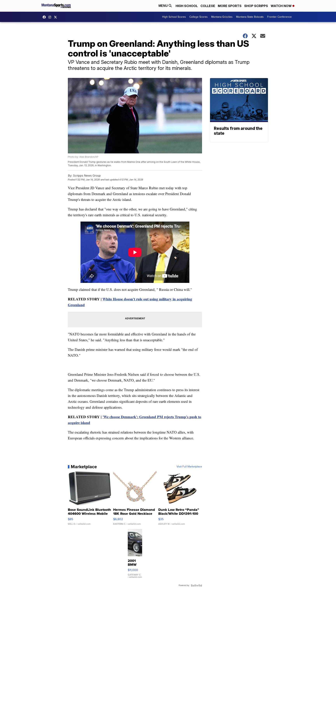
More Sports (230, 6)
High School (187, 6)
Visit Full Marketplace (189, 466)
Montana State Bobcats (250, 17)
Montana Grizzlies (222, 17)
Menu (163, 5)
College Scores (198, 17)
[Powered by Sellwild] (196, 585)
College (207, 6)
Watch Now (281, 6)
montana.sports (50, 17)
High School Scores (174, 17)
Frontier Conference (279, 17)
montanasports (45, 17)
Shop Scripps (256, 6)
